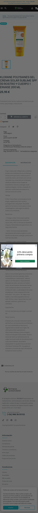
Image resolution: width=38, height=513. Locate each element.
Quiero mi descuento (25, 261)
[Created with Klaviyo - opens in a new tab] (19, 268)
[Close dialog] (36, 245)
